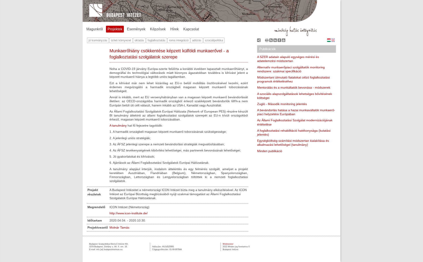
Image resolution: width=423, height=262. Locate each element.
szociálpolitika (214, 40)
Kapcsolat (191, 29)
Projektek (115, 29)
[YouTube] (283, 41)
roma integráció (179, 40)
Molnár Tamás (119, 227)
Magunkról (94, 29)
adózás (196, 40)
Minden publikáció (269, 151)
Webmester (228, 244)
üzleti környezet (121, 40)
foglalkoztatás (156, 40)
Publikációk (267, 49)
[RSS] (271, 41)
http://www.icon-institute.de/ (128, 213)
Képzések (158, 29)
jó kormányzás (98, 40)
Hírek (174, 29)
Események (136, 29)
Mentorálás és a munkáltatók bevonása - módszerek (293, 87)
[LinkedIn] (275, 41)
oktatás (139, 40)
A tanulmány (118, 125)
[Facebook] (279, 41)
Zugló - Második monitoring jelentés (282, 104)
